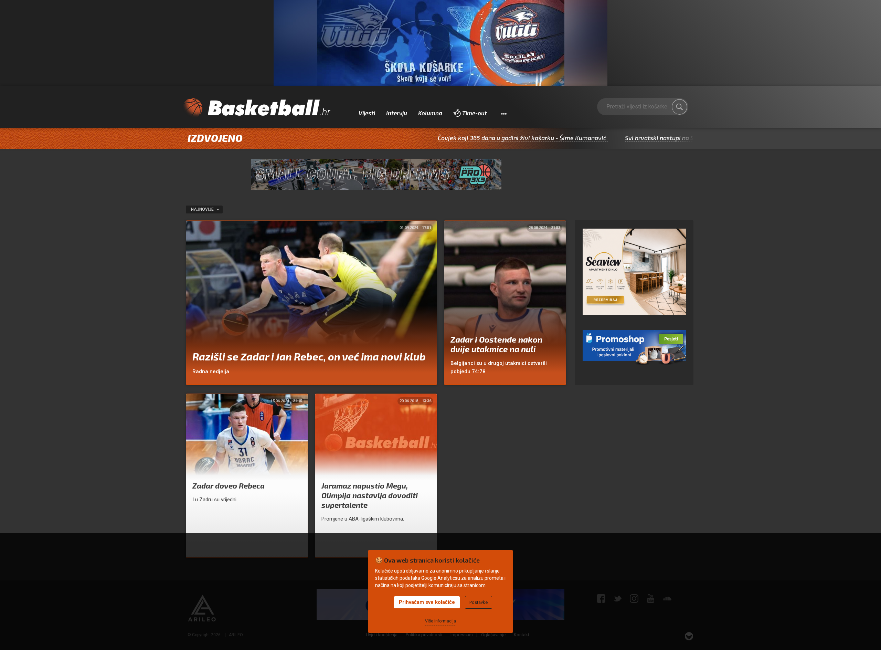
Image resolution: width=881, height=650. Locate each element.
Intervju (396, 112)
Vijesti (367, 112)
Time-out (474, 112)
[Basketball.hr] (256, 108)
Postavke (478, 602)
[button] (503, 113)
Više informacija (440, 621)
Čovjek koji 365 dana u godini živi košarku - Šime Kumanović (485, 137)
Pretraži (680, 107)
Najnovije (203, 209)
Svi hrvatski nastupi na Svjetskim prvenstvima (653, 137)
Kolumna (430, 112)
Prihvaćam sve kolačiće (427, 602)
